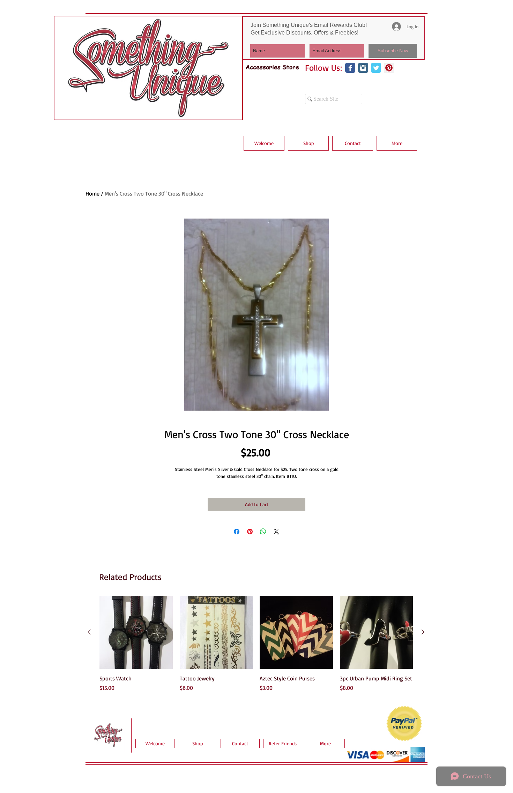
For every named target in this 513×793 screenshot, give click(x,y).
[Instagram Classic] (363, 68)
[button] (308, 143)
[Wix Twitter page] (376, 68)
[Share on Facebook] (236, 531)
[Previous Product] (89, 632)
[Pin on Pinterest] (250, 531)
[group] (256, 647)
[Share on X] (276, 531)
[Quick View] (136, 632)
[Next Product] (423, 632)
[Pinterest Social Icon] (389, 68)
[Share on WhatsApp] (263, 531)
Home (92, 193)
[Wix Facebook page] (350, 68)
